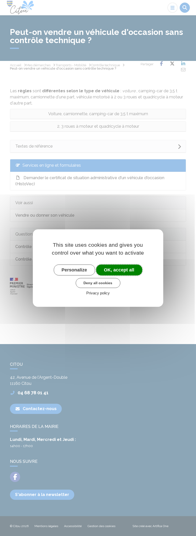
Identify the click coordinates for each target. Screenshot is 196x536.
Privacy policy (98, 293)
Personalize (74, 269)
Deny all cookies (97, 283)
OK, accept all (119, 269)
